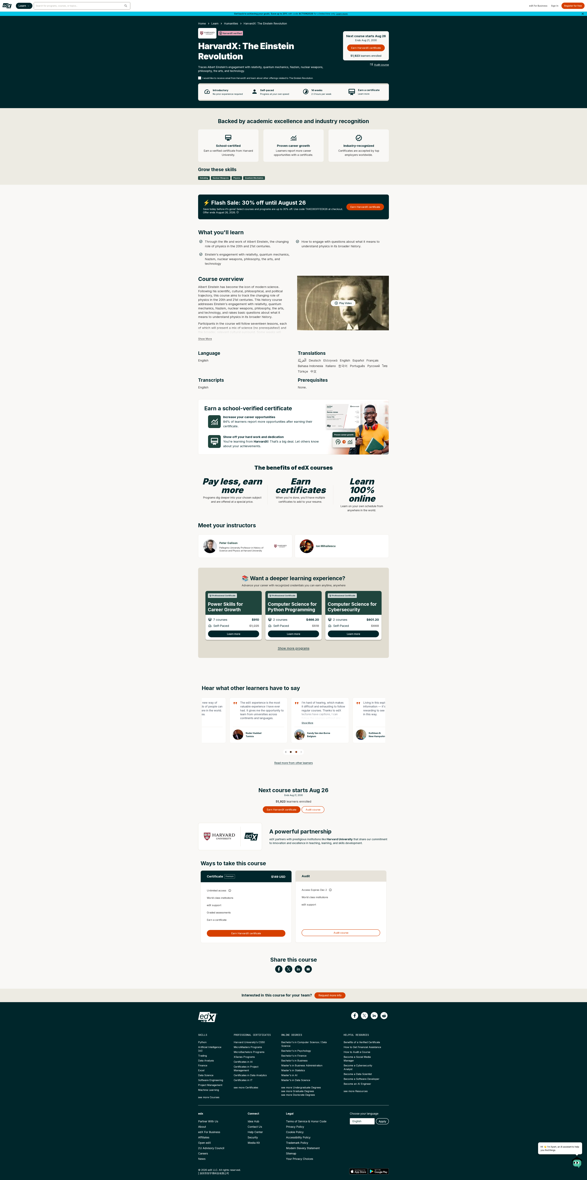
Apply (382, 1121)
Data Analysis (206, 1060)
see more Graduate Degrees (297, 1091)
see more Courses (208, 1097)
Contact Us (255, 1126)
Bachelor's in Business (294, 1060)
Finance (202, 1065)
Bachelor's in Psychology (296, 1050)
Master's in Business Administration (301, 1065)
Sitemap (291, 1153)
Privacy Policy (295, 1126)
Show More (205, 338)
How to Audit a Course (357, 1052)
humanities (231, 23)
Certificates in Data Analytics (250, 1075)
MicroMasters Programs (248, 1047)
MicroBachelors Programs (249, 1052)
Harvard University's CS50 (249, 1042)
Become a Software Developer (361, 1078)
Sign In (554, 5)
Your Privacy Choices (299, 1158)
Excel (201, 1070)
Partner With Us (208, 1121)
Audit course (381, 64)
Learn (22, 5)
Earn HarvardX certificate (366, 47)
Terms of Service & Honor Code (306, 1121)
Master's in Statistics (293, 1070)
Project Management (210, 1085)
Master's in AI (289, 1075)
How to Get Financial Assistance (362, 1047)
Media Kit (254, 1142)
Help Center (255, 1132)
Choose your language (364, 1113)
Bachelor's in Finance (293, 1055)
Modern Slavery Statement (303, 1148)
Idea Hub (253, 1121)
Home (202, 23)
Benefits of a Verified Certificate (362, 1042)
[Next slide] (301, 752)
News (201, 1158)
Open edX (204, 1142)
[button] (126, 5)
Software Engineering (210, 1080)
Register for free (573, 5)
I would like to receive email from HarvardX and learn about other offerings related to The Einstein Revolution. (257, 78)
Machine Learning (208, 1089)
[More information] (237, 212)
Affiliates (203, 1137)
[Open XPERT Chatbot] (577, 1161)
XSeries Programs (244, 1056)
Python (202, 1042)
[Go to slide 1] (291, 752)
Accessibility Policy (298, 1137)
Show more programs (293, 648)
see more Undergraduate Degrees (301, 1087)
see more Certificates (246, 1087)
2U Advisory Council (211, 1148)
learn (214, 23)
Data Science (205, 1075)
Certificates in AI (243, 1061)
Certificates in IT (243, 1080)
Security (253, 1137)
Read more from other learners (293, 762)
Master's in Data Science (295, 1080)
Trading (202, 1055)
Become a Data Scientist (358, 1074)
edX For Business (538, 5)
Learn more (342, 13)
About (202, 1126)
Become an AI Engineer (357, 1083)
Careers (203, 1153)
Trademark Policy (297, 1142)
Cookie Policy (295, 1132)
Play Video (345, 303)
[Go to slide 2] (296, 752)
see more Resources (356, 1091)
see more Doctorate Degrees (298, 1094)
